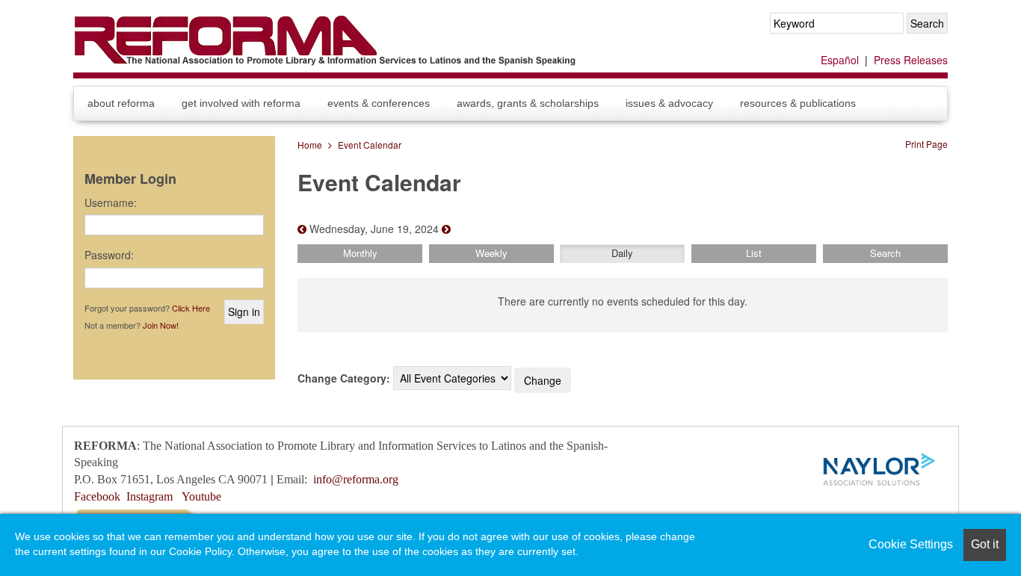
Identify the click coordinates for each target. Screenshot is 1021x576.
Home (309, 144)
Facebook (97, 496)
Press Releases (911, 59)
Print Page (926, 143)
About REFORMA (121, 103)
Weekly (491, 253)
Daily (622, 253)
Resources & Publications (798, 103)
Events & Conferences (378, 103)
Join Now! (161, 325)
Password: (109, 254)
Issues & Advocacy (669, 103)
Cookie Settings (911, 544)
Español (840, 59)
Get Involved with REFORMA (241, 103)
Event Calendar (369, 144)
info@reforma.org (355, 479)
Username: (110, 202)
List (754, 253)
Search (885, 253)
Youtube (201, 496)
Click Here (191, 308)
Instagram (149, 496)
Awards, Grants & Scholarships (528, 103)
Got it (985, 544)
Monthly (360, 253)
